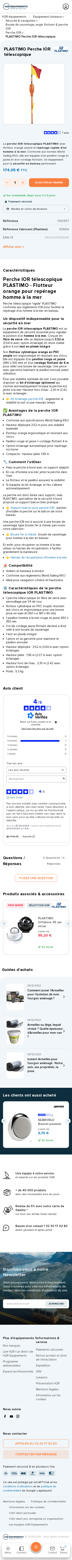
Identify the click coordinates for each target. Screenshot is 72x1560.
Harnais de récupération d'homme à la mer (39, 557)
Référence (10, 221)
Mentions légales (47, 1389)
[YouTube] (11, 1417)
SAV (39, 1371)
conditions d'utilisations (18, 1486)
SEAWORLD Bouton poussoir (49, 1122)
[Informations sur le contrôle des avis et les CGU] (55, 722)
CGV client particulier (22, 1513)
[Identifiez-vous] (66, 7)
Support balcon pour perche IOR (32, 508)
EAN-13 (8, 237)
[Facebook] (5, 1417)
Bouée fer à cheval (23, 534)
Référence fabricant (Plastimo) (25, 229)
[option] (34, 94)
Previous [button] (3, 923)
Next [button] (68, 923)
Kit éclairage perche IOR (27, 399)
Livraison (41, 1377)
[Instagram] (18, 1417)
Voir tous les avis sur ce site (37, 728)
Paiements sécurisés (49, 1349)
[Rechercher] (36, 1547)
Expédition (43, 1365)
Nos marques (11, 1345)
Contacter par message (36, 1454)
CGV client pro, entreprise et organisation (36, 1518)
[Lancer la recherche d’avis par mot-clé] (63, 779)
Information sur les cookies (26, 1507)
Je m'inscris (56, 1303)
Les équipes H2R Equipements (28, 1524)
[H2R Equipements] (15, 6)
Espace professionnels (18, 1371)
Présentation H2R (48, 1383)
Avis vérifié (16, 797)
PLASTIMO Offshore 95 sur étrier (50, 922)
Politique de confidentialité (48, 1501)
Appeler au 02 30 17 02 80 (36, 1444)
